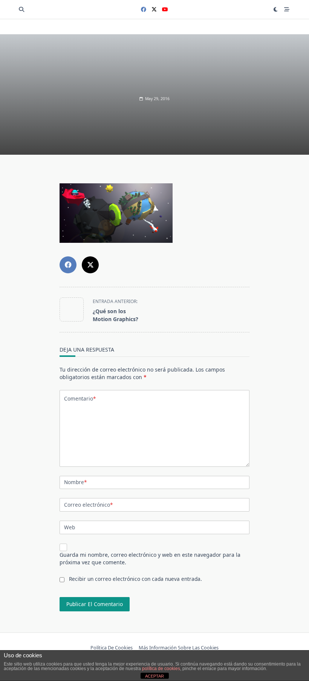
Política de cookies (111, 648)
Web (69, 527)
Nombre (75, 482)
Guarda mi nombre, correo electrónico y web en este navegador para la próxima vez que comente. (150, 558)
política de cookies (161, 668)
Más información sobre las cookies (179, 648)
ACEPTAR (154, 676)
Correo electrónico (88, 504)
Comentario (80, 398)
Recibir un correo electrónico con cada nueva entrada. (135, 578)
